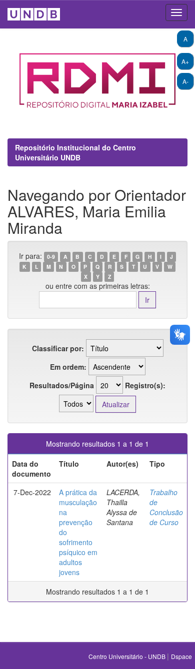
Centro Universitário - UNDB (127, 656)
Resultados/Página (62, 385)
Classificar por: (58, 348)
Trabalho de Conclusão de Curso (166, 507)
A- (185, 81)
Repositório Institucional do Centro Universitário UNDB (75, 152)
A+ (185, 61)
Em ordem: (68, 367)
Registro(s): (145, 385)
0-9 (51, 256)
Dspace (181, 656)
